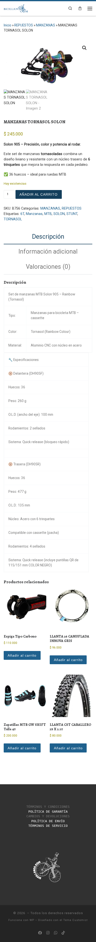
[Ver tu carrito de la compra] (80, 8)
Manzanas (34, 214)
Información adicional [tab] (48, 251)
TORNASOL (13, 219)
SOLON (59, 214)
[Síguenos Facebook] (40, 933)
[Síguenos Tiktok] (63, 933)
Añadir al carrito (38, 194)
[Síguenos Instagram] (48, 933)
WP (32, 920)
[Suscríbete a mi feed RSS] (32, 933)
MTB (48, 214)
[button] (84, 48)
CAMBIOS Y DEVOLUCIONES (48, 816)
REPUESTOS (23, 25)
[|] (16, 7)
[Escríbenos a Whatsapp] (55, 933)
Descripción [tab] (48, 236)
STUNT (71, 214)
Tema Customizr (75, 920)
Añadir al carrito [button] (22, 655)
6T (22, 214)
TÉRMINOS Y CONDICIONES (48, 806)
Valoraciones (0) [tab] (48, 266)
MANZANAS (45, 25)
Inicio (7, 25)
